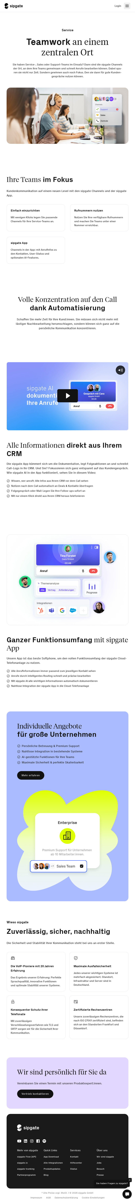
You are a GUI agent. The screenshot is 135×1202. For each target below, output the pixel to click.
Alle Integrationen (53, 1162)
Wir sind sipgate (105, 1156)
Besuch (100, 1168)
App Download (51, 1156)
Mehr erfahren (31, 775)
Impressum (36, 1197)
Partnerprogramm (26, 1175)
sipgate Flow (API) (26, 1156)
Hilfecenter (76, 1162)
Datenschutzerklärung (66, 1197)
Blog (46, 1175)
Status (73, 1168)
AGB (48, 1197)
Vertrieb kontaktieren (35, 1093)
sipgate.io (22, 1162)
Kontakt (74, 1156)
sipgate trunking (25, 1168)
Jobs (99, 1162)
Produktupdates (52, 1168)
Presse (100, 1175)
